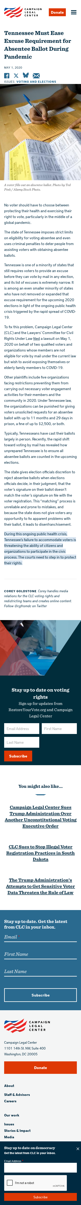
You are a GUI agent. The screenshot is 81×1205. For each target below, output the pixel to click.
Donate (57, 12)
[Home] (23, 12)
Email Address (12, 1161)
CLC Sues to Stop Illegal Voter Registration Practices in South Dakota (40, 853)
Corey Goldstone (20, 591)
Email (10, 937)
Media (9, 1137)
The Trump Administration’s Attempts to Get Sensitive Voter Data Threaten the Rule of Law (40, 886)
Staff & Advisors (17, 1094)
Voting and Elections (36, 82)
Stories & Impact (17, 1130)
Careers (10, 1101)
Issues (9, 1124)
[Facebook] (6, 75)
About (9, 1085)
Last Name (15, 971)
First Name (16, 954)
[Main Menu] (73, 12)
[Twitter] (16, 75)
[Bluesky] (26, 75)
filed (36, 338)
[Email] (36, 75)
